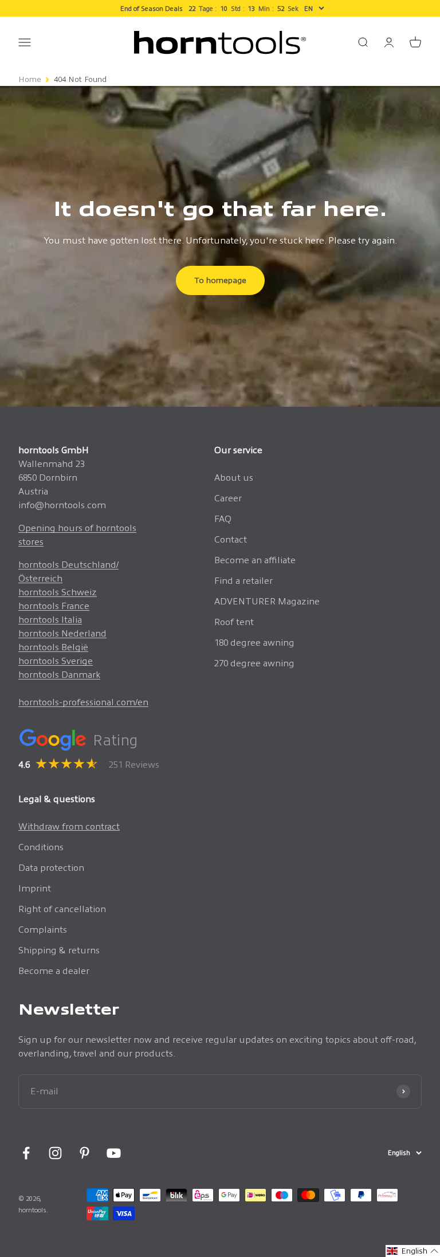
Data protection (51, 868)
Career (228, 498)
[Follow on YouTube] (113, 1153)
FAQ (222, 519)
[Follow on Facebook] (26, 1153)
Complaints (42, 929)
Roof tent (234, 622)
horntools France (53, 606)
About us (233, 477)
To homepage (220, 280)
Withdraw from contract (69, 826)
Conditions (41, 847)
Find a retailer (243, 581)
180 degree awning (254, 642)
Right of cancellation (62, 909)
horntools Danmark (59, 674)
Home (29, 79)
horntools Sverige (55, 661)
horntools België (53, 647)
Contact (230, 539)
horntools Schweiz (57, 592)
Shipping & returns (59, 950)
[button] (413, 1251)
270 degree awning (254, 663)
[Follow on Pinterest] (84, 1153)
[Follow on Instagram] (55, 1153)
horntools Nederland (62, 633)
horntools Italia (50, 619)
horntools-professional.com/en (83, 702)
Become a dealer (53, 971)
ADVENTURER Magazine (267, 601)
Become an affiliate (255, 560)
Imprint (34, 888)
